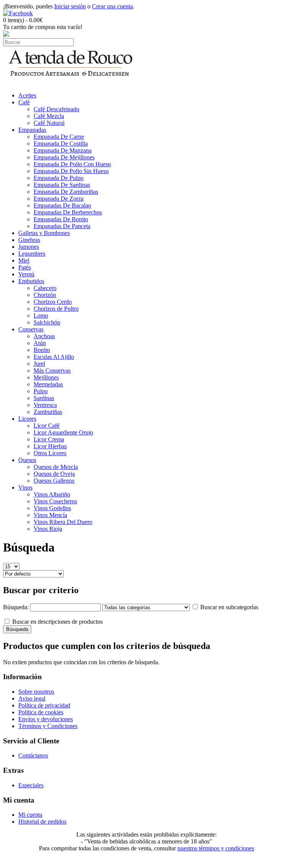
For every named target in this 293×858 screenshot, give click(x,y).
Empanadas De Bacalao (62, 205)
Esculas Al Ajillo (54, 357)
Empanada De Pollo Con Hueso (72, 164)
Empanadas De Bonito (61, 219)
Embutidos (31, 281)
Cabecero (45, 288)
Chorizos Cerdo (53, 301)
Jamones (28, 246)
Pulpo (41, 391)
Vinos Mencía (50, 515)
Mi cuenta (30, 814)
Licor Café (47, 425)
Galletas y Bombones (44, 233)
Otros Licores (50, 453)
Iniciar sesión (70, 6)
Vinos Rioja (48, 529)
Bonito (42, 350)
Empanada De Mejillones (64, 157)
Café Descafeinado (56, 109)
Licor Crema (49, 439)
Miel (23, 260)
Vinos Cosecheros (55, 501)
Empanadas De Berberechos (68, 212)
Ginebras (29, 240)
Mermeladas (48, 384)
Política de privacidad (44, 705)
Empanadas (32, 130)
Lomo (41, 315)
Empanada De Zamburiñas (66, 191)
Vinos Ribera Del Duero (63, 522)
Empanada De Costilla (61, 143)
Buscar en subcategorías (229, 607)
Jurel (39, 363)
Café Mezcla (49, 116)
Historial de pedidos (42, 821)
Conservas (30, 329)
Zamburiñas (48, 412)
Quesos (27, 460)
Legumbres (31, 253)
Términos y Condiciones (47, 726)
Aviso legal (31, 698)
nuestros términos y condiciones (215, 848)
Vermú (26, 274)
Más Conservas (52, 370)
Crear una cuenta (112, 6)
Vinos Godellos (52, 508)
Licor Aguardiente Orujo (63, 432)
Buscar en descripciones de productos (57, 621)
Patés (24, 267)
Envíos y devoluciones (45, 719)
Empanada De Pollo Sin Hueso (71, 171)
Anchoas (44, 336)
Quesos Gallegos (54, 480)
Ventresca (45, 405)
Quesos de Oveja (54, 473)
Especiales (30, 785)
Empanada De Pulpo (59, 178)
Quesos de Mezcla (56, 467)
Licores (27, 418)
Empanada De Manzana (63, 150)
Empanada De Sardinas (62, 185)
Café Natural (49, 123)
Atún (40, 343)
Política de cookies (40, 712)
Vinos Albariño (52, 494)
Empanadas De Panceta (62, 226)
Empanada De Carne (59, 136)
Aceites (27, 95)
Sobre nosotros (36, 691)
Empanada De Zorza (59, 198)
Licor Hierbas (50, 446)
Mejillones (46, 377)
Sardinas (44, 398)
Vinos (25, 487)
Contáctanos (33, 755)
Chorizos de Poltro (56, 308)
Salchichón (47, 322)
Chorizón (45, 295)
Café (24, 102)
